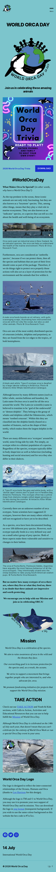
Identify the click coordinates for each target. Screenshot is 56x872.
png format (19, 809)
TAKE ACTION (25, 706)
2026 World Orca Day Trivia (16, 168)
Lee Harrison (19, 792)
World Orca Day (19, 866)
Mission (16, 716)
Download (44, 168)
